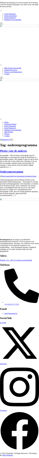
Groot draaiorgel (10, 14)
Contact (7, 74)
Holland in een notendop (12, 20)
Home (6, 122)
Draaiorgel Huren (10, 124)
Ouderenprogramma (11, 171)
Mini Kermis (8, 132)
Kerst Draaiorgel (10, 18)
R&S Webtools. (7, 455)
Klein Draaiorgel (10, 126)
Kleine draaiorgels (10, 16)
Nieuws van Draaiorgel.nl (13, 72)
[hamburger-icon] (1, 10)
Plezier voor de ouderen (13, 150)
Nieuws (7, 134)
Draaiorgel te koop (10, 70)
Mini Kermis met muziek (12, 68)
